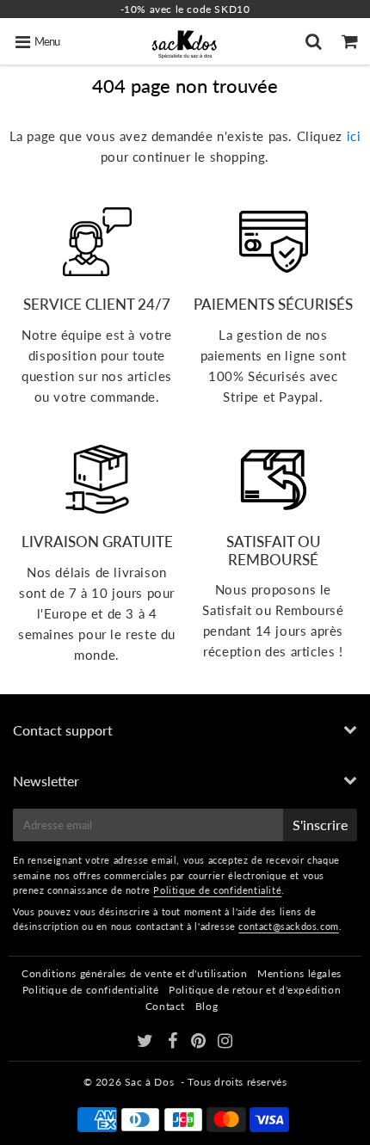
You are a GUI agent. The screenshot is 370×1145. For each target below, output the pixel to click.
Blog (206, 1006)
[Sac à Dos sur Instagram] (225, 1043)
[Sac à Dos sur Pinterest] (200, 1043)
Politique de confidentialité (217, 890)
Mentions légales (299, 973)
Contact (165, 1006)
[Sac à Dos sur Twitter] (147, 1043)
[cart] (352, 41)
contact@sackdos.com (288, 926)
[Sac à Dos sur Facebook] (174, 1043)
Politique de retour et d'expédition (255, 989)
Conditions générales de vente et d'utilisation (135, 973)
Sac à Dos (149, 1081)
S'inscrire (320, 824)
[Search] (316, 41)
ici (354, 136)
